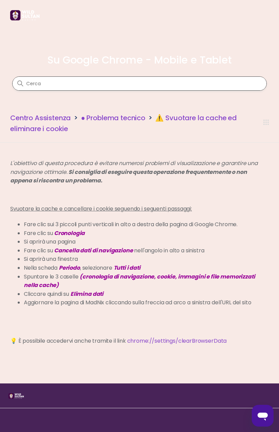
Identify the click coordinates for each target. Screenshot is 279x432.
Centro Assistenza (40, 118)
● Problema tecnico (113, 118)
